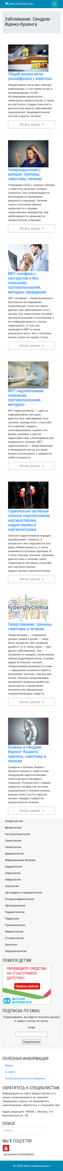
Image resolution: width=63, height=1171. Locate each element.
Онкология (12, 886)
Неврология (12, 873)
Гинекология (13, 847)
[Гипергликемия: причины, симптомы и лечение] (28, 608)
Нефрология (13, 879)
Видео (9, 1065)
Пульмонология (15, 925)
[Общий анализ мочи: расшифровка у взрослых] (28, 57)
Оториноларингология (19, 899)
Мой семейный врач (21, 4)
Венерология (13, 827)
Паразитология (15, 912)
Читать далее (31, 124)
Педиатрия (12, 918)
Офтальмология (15, 905)
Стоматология (14, 938)
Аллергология (14, 821)
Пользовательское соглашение (25, 1078)
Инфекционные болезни (20, 860)
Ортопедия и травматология (23, 892)
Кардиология (13, 866)
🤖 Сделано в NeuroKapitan (19, 1154)
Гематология (13, 840)
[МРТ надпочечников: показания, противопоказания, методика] (28, 374)
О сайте (10, 1072)
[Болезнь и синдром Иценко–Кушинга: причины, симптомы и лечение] (28, 731)
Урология (11, 944)
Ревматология (14, 931)
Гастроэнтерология (17, 834)
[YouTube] (6, 1147)
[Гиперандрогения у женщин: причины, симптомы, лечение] (28, 153)
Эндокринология (15, 951)
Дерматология (14, 853)
